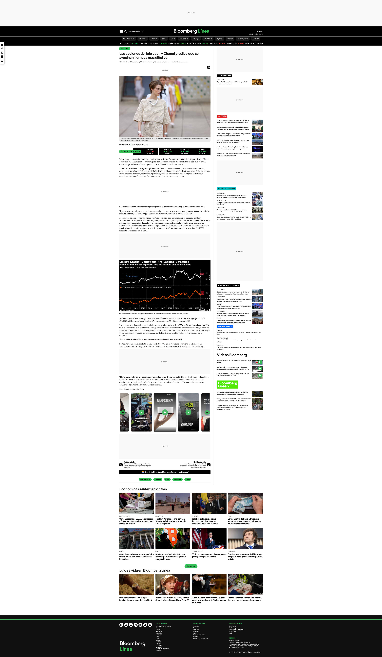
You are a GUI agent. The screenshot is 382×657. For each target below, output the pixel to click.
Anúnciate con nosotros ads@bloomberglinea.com (244, 644)
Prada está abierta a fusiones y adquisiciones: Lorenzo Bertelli (156, 339)
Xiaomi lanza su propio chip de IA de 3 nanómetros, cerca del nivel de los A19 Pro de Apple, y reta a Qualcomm (193, 465)
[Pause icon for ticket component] (121, 43)
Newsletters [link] (142, 39)
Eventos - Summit (234, 640)
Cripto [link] (173, 39)
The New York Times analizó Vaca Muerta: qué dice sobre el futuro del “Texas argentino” (170, 521)
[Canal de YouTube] (131, 625)
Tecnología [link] (196, 39)
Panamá (158, 642)
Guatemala (159, 650)
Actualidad (196, 631)
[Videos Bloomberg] (240, 355)
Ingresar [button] (260, 31)
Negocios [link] (219, 39)
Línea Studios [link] (208, 39)
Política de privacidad (235, 628)
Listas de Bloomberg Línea (200, 638)
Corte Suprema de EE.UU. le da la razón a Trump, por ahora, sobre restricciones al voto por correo (136, 521)
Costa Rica (159, 645)
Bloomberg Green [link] (243, 39)
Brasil (157, 628)
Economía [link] (256, 39)
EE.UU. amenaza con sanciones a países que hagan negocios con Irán (209, 555)
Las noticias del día (145, 479)
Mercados (196, 628)
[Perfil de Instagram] (136, 625)
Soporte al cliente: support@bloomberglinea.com (243, 646)
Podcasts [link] (230, 39)
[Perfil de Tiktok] (145, 625)
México (158, 629)
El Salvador (159, 647)
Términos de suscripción (236, 629)
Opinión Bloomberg (225, 327)
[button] (208, 67)
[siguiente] (208, 464)
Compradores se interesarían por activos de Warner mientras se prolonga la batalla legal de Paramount (137, 465)
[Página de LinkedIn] (140, 625)
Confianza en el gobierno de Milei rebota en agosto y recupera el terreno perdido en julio (245, 556)
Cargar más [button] (191, 566)
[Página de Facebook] (121, 625)
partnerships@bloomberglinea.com (239, 642)
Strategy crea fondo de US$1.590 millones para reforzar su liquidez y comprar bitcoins (170, 556)
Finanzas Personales (199, 635)
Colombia (159, 633)
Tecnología (232, 631)
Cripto (194, 633)
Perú (157, 638)
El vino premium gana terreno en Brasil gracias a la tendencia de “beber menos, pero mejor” (209, 600)
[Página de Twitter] (126, 625)
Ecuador (158, 640)
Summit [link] (164, 39)
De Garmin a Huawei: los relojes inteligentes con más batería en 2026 (135, 599)
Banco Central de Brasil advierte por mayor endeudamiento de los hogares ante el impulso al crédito (244, 521)
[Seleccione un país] (142, 31)
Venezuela (159, 635)
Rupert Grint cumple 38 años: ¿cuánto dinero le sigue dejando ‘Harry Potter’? (172, 599)
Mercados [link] (154, 39)
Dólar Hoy (196, 629)
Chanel (167, 479)
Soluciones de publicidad (236, 647)
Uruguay (158, 643)
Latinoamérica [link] (184, 39)
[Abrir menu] (121, 31)
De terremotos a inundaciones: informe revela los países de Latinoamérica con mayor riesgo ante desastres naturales (232, 407)
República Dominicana (162, 649)
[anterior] (121, 464)
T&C (230, 633)
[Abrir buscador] (125, 31)
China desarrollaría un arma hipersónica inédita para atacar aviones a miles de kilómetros (136, 556)
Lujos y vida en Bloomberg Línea (144, 570)
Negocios (124, 49)
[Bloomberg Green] (240, 384)
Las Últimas (158, 479)
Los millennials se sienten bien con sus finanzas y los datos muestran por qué (244, 599)
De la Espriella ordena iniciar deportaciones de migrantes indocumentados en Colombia (205, 521)
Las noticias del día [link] (128, 39)
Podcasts (195, 636)
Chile (157, 636)
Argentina (159, 631)
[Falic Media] (251, 34)
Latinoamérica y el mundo (163, 626)
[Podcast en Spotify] (150, 625)
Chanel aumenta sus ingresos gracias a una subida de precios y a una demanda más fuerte (168, 207)
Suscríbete (232, 626)
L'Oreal (188, 479)
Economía (196, 626)
